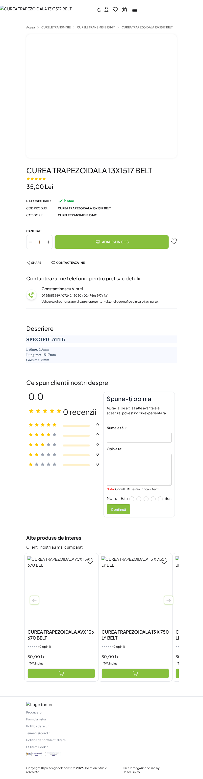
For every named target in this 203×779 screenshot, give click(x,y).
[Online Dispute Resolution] (53, 754)
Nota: (112, 498)
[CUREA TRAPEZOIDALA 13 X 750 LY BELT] (135, 590)
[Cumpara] (61, 673)
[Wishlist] (90, 561)
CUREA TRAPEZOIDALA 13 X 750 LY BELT (135, 635)
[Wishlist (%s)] (115, 10)
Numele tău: (117, 427)
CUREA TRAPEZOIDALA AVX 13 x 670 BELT (61, 635)
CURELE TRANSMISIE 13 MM (78, 215)
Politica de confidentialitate (46, 740)
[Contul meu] (106, 10)
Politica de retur (37, 726)
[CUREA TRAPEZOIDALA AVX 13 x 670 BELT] (61, 590)
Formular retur (36, 719)
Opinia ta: (115, 448)
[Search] (99, 10)
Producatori (34, 712)
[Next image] (168, 600)
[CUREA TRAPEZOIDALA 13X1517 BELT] (47, 10)
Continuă (118, 509)
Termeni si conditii (38, 733)
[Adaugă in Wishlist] (174, 241)
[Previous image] (34, 600)
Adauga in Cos (115, 242)
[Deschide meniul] (134, 10)
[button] (124, 10)
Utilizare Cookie (37, 747)
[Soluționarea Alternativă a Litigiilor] (34, 754)
